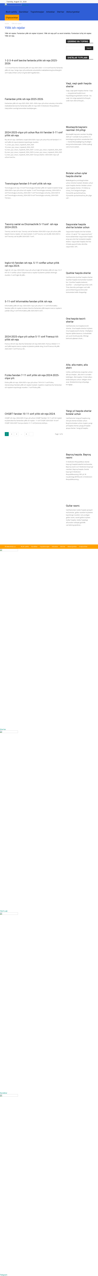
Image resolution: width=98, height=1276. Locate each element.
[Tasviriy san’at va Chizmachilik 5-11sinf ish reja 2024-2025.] (34, 212)
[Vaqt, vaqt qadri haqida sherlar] (79, 71)
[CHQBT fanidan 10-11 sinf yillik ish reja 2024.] (34, 402)
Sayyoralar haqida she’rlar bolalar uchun (77, 226)
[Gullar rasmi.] (79, 494)
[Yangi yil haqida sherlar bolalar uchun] (79, 399)
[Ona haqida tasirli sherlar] (79, 307)
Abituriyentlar (73, 11)
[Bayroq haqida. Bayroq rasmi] (79, 443)
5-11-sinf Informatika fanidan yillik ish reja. (28, 301)
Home (7, 23)
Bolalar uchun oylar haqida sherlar (76, 175)
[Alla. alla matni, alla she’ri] (79, 353)
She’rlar (60, 11)
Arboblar (50, 11)
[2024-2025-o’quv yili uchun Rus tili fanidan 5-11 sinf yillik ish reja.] (34, 121)
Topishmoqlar (37, 11)
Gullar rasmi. (73, 505)
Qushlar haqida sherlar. (78, 273)
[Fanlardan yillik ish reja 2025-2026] (34, 87)
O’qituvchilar (12, 17)
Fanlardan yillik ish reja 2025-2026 (24, 99)
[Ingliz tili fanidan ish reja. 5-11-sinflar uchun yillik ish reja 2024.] (34, 251)
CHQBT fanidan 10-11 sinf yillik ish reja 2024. (30, 413)
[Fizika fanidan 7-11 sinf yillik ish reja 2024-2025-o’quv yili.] (34, 363)
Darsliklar (23, 11)
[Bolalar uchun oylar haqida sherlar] (79, 161)
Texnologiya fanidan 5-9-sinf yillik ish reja (28, 183)
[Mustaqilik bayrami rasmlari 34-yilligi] (79, 115)
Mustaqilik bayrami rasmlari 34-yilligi (76, 128)
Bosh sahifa (11, 11)
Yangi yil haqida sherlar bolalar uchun (79, 412)
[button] (90, 6)
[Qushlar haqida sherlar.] (79, 261)
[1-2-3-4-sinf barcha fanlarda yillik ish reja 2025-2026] (34, 48)
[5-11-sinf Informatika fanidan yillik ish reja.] (34, 289)
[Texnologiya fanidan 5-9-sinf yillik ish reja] (34, 172)
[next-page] (31, 434)
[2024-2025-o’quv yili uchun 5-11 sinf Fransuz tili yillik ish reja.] (34, 325)
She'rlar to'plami (77, 57)
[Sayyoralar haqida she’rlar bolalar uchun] (79, 212)
